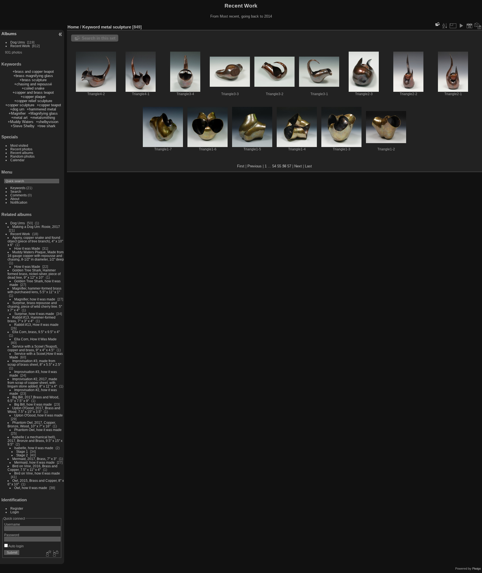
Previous (254, 166)
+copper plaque (33, 97)
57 (289, 166)
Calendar (17, 160)
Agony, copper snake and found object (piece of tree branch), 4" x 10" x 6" (35, 241)
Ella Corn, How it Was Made (35, 339)
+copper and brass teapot (33, 92)
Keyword (91, 27)
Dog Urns (17, 42)
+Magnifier (17, 113)
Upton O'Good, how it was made (38, 415)
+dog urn (17, 109)
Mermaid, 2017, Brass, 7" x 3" (34, 459)
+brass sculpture (33, 80)
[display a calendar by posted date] (469, 25)
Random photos (22, 156)
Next (298, 166)
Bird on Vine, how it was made (37, 473)
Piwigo (476, 568)
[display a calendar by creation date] (477, 25)
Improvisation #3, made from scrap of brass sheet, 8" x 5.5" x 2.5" (34, 362)
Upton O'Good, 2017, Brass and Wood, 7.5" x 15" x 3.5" (34, 409)
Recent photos (21, 149)
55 (279, 166)
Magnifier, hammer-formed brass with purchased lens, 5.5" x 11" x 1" (34, 290)
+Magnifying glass (43, 113)
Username (12, 524)
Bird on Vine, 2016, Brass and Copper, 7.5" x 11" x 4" (32, 467)
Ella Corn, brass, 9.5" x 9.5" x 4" (36, 332)
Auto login (16, 546)
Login (14, 512)
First (240, 166)
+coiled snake (33, 88)
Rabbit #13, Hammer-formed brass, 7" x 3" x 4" (32, 319)
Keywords (17, 188)
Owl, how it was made (30, 488)
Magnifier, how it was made (34, 299)
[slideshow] (461, 25)
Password (11, 535)
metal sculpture (116, 27)
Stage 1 (22, 451)
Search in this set (98, 38)
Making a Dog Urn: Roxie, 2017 (36, 226)
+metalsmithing (42, 117)
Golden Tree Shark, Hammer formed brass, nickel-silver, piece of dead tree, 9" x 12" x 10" (34, 273)
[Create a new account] (48, 553)
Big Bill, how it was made (33, 404)
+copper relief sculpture (33, 101)
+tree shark (46, 126)
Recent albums (21, 153)
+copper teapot (49, 105)
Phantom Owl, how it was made (38, 430)
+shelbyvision (47, 122)
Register (16, 508)
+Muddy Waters (20, 122)
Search (15, 191)
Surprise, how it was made (34, 314)
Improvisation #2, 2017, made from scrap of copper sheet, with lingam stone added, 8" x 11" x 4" (32, 382)
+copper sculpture (19, 105)
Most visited (19, 145)
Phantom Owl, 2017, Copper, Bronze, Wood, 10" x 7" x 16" (32, 424)
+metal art (19, 117)
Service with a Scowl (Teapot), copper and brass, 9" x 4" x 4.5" (33, 348)
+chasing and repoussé (33, 84)
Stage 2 (22, 455)
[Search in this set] (437, 24)
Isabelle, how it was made (33, 448)
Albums (8, 33)
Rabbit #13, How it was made (36, 324)
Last (308, 166)
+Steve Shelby (23, 126)
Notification (18, 202)
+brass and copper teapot (33, 71)
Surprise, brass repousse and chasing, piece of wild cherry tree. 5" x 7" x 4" (35, 306)
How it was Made (27, 248)
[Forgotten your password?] (55, 553)
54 (274, 166)
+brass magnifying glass (33, 76)
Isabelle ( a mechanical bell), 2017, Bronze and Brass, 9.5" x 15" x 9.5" (35, 440)
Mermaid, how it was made (34, 462)
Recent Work (20, 46)
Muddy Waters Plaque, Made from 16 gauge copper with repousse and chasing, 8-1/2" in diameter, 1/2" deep (36, 255)
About (14, 199)
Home (73, 27)
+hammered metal (41, 109)
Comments (18, 195)
